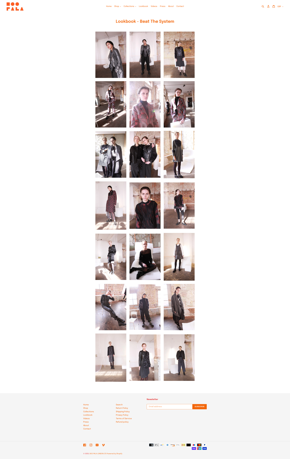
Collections (88, 412)
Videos (86, 419)
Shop (85, 408)
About (86, 425)
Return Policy (122, 408)
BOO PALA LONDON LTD (98, 453)
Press (86, 422)
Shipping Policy (123, 412)
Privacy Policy (122, 415)
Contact (87, 429)
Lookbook (87, 415)
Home (86, 405)
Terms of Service (124, 419)
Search (119, 405)
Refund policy (122, 422)
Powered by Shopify (114, 453)
